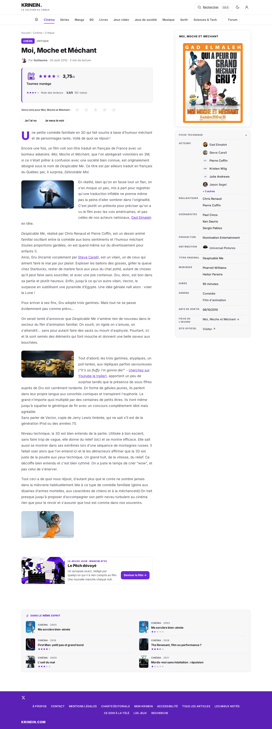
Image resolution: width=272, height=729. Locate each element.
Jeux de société (146, 19)
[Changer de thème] (238, 7)
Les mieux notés (227, 706)
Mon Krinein (143, 706)
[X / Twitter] (23, 698)
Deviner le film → (135, 575)
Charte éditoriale (115, 706)
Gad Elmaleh (141, 218)
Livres (103, 19)
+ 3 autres (209, 191)
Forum (232, 19)
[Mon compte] (247, 7)
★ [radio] (77, 110)
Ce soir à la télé (116, 713)
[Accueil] (36, 19)
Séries (64, 19)
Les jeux (140, 713)
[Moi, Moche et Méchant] (213, 83)
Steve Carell (88, 257)
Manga (79, 19)
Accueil (25, 32)
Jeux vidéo (121, 19)
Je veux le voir (54, 120)
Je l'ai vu (31, 120)
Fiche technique (191, 135)
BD (92, 19)
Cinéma (49, 19)
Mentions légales (83, 706)
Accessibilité (167, 706)
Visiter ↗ (209, 329)
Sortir (184, 19)
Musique (168, 19)
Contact (58, 706)
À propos (39, 706)
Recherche (159, 713)
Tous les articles (196, 706)
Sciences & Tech (205, 19)
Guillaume (40, 60)
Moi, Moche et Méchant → (221, 319)
